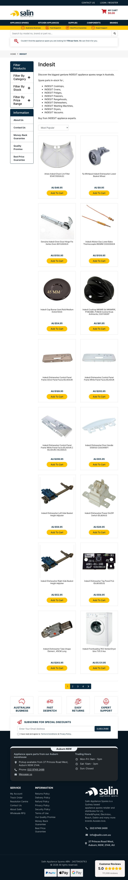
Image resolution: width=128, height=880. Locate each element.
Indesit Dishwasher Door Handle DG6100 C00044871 (99, 446)
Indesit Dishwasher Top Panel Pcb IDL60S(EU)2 (99, 582)
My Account (16, 793)
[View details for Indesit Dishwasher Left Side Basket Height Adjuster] (57, 494)
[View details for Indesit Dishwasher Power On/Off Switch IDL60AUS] (99, 494)
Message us (25, 774)
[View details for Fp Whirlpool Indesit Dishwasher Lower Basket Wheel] (99, 155)
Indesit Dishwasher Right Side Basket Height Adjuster (57, 582)
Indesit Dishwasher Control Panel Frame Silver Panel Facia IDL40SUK (57, 378)
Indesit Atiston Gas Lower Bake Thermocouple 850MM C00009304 (99, 242)
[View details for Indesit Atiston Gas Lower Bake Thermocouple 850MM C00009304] (99, 223)
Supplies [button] (72, 23)
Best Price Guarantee (40, 830)
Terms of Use (42, 813)
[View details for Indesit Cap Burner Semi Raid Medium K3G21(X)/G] (57, 291)
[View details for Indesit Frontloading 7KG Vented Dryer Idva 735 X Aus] (99, 630)
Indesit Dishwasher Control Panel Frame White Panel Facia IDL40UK (99, 378)
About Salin (16, 809)
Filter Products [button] (19, 66)
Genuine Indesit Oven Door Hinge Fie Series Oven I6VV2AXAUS (57, 242)
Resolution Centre (19, 801)
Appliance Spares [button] (19, 23)
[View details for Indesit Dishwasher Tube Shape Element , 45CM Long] (57, 630)
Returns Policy (42, 793)
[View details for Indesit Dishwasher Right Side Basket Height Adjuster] (57, 562)
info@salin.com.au (100, 834)
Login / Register (109, 2)
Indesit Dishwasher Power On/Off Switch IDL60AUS (99, 514)
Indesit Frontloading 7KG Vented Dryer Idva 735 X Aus (99, 650)
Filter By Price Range (19, 100)
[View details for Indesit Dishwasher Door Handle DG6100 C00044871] (99, 426)
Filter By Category (19, 77)
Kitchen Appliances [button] (48, 23)
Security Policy (42, 809)
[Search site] (115, 33)
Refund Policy (42, 801)
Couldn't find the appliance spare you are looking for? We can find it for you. (59, 41)
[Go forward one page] (88, 686)
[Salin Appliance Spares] (22, 18)
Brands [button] (114, 23)
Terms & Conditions (49, 734)
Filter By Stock (19, 88)
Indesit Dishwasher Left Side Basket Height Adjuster (57, 514)
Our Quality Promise (45, 817)
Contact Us (16, 805)
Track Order (16, 797)
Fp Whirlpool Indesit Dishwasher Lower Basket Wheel (99, 175)
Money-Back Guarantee (41, 823)
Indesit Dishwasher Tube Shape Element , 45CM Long (57, 650)
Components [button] (94, 23)
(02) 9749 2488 (35, 769)
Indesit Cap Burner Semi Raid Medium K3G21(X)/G (57, 310)
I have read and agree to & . (45, 734)
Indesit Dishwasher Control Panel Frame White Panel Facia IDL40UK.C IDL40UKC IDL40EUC (57, 447)
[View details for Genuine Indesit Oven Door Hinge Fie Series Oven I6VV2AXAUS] (57, 223)
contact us (88, 2)
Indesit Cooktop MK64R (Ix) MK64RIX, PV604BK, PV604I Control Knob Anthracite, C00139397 (99, 311)
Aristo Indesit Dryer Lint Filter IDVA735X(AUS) (57, 175)
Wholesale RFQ (17, 813)
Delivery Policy (42, 797)
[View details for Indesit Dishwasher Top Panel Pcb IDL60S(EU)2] (99, 562)
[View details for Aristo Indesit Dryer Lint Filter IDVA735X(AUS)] (57, 155)
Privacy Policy (65, 734)
